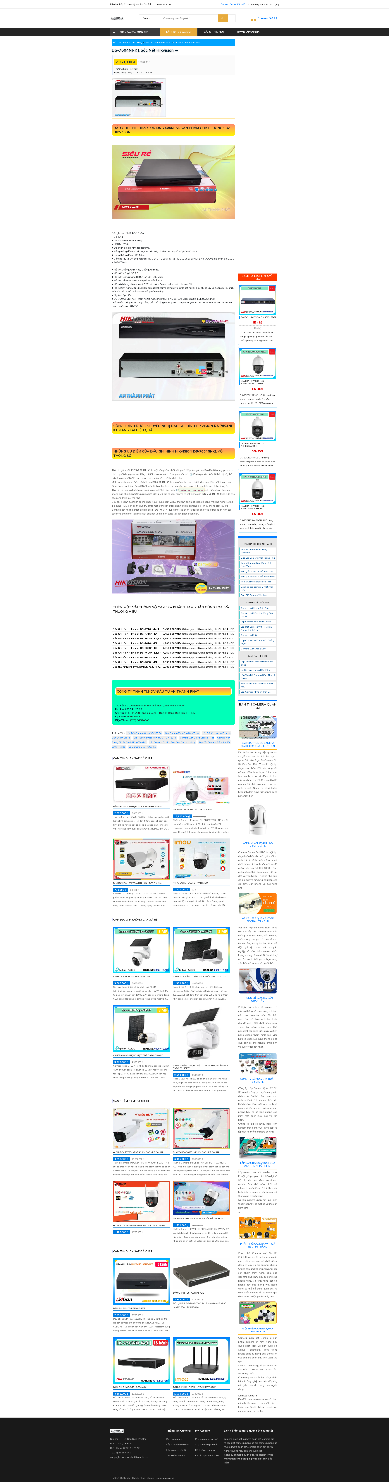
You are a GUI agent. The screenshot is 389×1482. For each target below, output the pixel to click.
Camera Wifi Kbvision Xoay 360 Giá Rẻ (257, 615)
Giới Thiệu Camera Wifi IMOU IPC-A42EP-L (155, 737)
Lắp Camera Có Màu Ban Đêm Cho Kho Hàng (173, 742)
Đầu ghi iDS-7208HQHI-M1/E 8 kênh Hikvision (137, 806)
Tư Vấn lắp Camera (248, 32)
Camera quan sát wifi (206, 1439)
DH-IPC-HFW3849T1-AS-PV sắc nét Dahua (196, 1152)
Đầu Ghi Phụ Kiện (214, 32)
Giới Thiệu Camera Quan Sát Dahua (258, 1330)
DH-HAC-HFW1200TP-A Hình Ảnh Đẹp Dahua (137, 883)
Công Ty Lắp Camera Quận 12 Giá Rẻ (257, 1080)
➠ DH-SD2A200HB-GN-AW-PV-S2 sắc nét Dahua (139, 1225)
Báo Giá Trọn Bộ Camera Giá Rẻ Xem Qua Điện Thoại (258, 744)
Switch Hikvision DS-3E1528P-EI (258, 317)
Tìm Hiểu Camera (175, 1455)
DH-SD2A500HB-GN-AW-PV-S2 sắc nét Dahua (198, 1218)
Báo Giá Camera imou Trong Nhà (258, 557)
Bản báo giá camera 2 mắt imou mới (257, 588)
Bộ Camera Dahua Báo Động (255, 670)
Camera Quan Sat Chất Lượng (263, 4)
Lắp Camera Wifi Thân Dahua (256, 621)
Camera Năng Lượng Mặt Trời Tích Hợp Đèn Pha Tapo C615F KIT (200, 1067)
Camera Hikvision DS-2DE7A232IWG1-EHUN (253, 382)
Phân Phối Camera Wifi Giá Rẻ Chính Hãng (257, 1245)
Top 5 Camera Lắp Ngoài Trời (256, 581)
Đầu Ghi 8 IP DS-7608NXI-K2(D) (189, 1292)
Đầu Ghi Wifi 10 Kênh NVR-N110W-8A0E (194, 1387)
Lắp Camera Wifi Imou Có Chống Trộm (257, 642)
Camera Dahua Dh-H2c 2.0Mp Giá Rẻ (258, 844)
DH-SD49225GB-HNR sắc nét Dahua (192, 809)
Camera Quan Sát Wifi (233, 4)
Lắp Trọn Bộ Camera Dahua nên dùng (257, 663)
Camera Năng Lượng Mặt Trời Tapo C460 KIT (138, 1055)
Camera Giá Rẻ (267, 18)
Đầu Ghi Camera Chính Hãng (127, 42)
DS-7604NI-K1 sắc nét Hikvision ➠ (145, 50)
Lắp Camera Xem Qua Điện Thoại (182, 733)
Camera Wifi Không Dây (253, 648)
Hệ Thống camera (205, 1449)
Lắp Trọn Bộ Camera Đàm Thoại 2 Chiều (258, 677)
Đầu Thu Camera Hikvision (158, 42)
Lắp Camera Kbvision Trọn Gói (256, 691)
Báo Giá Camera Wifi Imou (254, 595)
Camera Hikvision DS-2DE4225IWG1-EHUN (253, 507)
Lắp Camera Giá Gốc (177, 1444)
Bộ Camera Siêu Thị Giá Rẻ (142, 746)
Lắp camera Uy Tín (176, 1449)
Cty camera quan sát (206, 1444)
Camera (147, 18)
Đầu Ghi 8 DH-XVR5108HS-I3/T (129, 1308)
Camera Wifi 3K (249, 635)
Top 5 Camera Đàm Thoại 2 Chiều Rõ (255, 551)
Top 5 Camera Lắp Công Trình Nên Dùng (256, 565)
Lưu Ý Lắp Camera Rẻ (207, 1455)
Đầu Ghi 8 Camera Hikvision (187, 42)
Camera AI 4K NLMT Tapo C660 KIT (131, 976)
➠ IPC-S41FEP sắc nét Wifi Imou (190, 882)
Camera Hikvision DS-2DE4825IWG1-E (253, 445)
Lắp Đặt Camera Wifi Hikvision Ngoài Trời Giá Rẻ (256, 628)
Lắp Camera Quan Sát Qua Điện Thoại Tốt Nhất (257, 1164)
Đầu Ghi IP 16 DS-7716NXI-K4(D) (130, 1387)
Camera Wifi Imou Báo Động (255, 608)
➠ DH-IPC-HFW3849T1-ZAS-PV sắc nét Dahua (138, 1152)
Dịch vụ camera (174, 1439)
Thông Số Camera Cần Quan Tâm (258, 999)
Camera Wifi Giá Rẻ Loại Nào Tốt (197, 737)
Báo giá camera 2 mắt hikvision (257, 571)
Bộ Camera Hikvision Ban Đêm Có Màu (258, 685)
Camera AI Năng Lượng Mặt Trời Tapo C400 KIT (199, 976)
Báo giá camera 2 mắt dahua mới (258, 576)
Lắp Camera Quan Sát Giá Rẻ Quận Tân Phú (258, 920)
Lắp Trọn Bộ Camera (178, 32)
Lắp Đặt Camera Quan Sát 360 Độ (144, 733)
